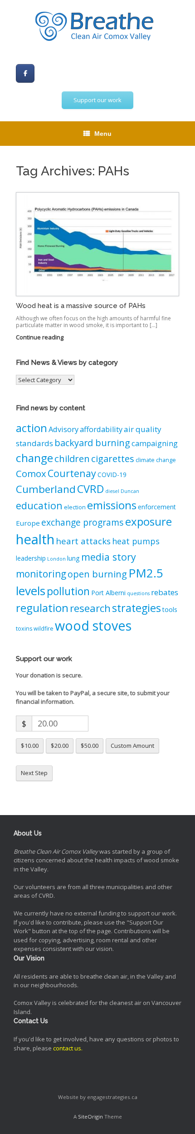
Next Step (34, 773)
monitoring (41, 573)
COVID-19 (112, 474)
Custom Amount (132, 745)
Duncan (130, 491)
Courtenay (72, 473)
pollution (68, 591)
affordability (101, 429)
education (39, 505)
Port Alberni (108, 592)
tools (169, 609)
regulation (42, 607)
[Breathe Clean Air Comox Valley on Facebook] (25, 73)
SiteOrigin (90, 1116)
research (90, 608)
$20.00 (59, 745)
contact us (67, 1048)
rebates (164, 592)
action (31, 427)
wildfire (44, 628)
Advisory (63, 429)
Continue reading (40, 337)
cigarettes (112, 458)
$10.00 (30, 745)
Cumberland (46, 489)
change (34, 457)
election (75, 507)
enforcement (157, 506)
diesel (112, 491)
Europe (28, 522)
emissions (111, 504)
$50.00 (89, 745)
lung (73, 558)
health (35, 539)
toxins (24, 628)
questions (138, 593)
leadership (31, 558)
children (72, 458)
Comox (31, 473)
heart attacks (83, 541)
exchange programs (82, 522)
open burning (97, 574)
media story (108, 556)
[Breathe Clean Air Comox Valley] (97, 27)
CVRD (90, 489)
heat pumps (136, 541)
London (56, 559)
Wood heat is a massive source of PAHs (81, 306)
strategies (136, 608)
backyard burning (92, 443)
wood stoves (93, 625)
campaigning (155, 443)
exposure (148, 521)
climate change (156, 460)
